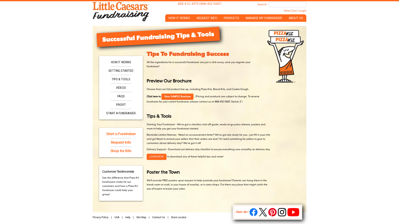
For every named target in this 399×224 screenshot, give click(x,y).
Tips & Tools (121, 79)
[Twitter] (263, 215)
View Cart (290, 10)
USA (117, 217)
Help (127, 217)
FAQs (121, 96)
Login (302, 10)
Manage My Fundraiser (264, 18)
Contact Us (158, 217)
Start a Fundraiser (121, 113)
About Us (296, 18)
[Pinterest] (272, 215)
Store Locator (178, 217)
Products (231, 18)
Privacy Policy (100, 217)
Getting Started (120, 70)
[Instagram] (282, 215)
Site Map (141, 217)
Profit (121, 104)
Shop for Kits (121, 151)
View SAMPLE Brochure (177, 96)
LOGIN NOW (156, 156)
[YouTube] (293, 215)
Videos (121, 87)
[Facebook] (253, 215)
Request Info (207, 18)
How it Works (179, 18)
